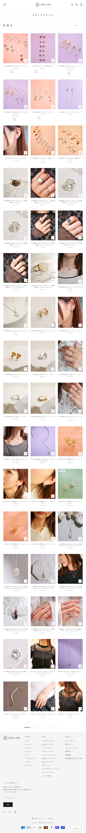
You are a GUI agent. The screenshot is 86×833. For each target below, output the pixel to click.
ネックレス (28, 748)
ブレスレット (29, 751)
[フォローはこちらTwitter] (10, 812)
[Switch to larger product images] (4, 25)
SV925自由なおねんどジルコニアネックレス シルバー (15, 331)
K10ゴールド (29, 765)
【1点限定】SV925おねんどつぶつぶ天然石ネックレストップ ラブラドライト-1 (70, 587)
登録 (8, 805)
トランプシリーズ (48, 772)
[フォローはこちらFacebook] (4, 812)
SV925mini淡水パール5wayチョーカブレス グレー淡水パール (43, 460)
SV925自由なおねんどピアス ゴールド (16, 374)
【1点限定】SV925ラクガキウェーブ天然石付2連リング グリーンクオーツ (43, 630)
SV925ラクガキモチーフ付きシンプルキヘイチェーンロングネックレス (43, 672)
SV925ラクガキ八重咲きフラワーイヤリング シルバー (15, 502)
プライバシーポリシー (72, 748)
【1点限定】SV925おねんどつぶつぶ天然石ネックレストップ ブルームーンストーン (70, 545)
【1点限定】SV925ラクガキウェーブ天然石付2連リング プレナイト (16, 244)
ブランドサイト (70, 741)
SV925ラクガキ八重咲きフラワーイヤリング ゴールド (70, 460)
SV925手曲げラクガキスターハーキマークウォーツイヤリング (70, 66)
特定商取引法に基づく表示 (74, 758)
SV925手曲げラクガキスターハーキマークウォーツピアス (15, 113)
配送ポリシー (69, 744)
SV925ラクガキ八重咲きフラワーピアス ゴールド (43, 502)
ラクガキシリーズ (48, 741)
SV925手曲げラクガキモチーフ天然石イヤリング (43, 159)
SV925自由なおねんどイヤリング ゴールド (43, 331)
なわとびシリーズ (48, 762)
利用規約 (68, 755)
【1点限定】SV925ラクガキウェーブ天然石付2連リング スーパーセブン (43, 244)
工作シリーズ (46, 765)
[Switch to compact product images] (11, 25)
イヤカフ (28, 762)
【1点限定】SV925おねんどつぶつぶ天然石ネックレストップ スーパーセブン (16, 630)
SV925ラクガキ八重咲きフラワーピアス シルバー (70, 502)
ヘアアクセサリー (30, 758)
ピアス (27, 741)
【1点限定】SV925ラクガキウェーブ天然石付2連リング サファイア (70, 244)
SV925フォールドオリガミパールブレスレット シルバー (43, 715)
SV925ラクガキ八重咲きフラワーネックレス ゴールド (15, 545)
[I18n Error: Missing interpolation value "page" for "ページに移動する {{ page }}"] (59, 725)
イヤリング (28, 744)
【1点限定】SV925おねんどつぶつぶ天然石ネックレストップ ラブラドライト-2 (43, 587)
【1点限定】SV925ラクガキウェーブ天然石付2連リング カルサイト (16, 201)
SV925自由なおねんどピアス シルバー (43, 374)
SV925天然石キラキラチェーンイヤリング (15, 66)
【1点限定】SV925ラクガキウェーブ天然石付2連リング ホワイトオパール (43, 286)
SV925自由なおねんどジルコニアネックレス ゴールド (70, 287)
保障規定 (68, 751)
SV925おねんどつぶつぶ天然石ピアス (43, 66)
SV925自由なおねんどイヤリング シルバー (70, 331)
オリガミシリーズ (48, 751)
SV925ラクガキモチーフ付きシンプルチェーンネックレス (15, 460)
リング (27, 755)
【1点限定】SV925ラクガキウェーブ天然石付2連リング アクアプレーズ (70, 201)
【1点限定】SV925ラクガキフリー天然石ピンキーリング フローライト (16, 672)
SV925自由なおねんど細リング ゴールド (70, 374)
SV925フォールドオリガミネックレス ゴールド (70, 715)
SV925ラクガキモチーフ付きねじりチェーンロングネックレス (70, 672)
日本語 (50, 818)
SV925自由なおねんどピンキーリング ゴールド (43, 417)
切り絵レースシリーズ (49, 758)
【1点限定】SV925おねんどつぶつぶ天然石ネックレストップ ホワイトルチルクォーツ (16, 587)
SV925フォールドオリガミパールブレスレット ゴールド (15, 715)
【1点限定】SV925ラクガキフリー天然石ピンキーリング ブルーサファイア (70, 630)
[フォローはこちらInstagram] (15, 812)
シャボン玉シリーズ (48, 755)
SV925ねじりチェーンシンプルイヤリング (70, 112)
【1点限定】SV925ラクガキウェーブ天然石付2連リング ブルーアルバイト (43, 201)
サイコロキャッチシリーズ (50, 769)
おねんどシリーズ (48, 744)
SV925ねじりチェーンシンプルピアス (15, 158)
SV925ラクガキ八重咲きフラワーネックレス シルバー (43, 545)
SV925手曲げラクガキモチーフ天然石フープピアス (70, 159)
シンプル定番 (46, 776)
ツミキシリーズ (47, 748)
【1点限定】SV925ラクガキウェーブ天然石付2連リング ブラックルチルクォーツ (16, 286)
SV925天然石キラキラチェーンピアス (43, 112)
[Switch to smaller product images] (8, 25)
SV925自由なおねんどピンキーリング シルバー (70, 417)
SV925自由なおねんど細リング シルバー (15, 416)
